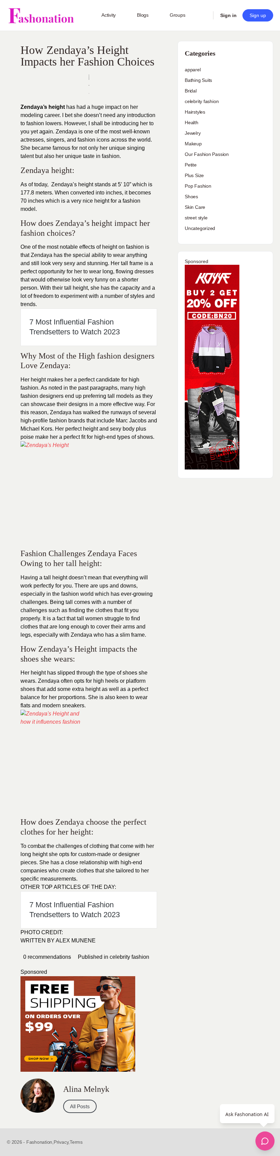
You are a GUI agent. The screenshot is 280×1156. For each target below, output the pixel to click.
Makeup (193, 143)
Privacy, (62, 1142)
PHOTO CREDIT (40, 932)
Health (191, 122)
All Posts (80, 1106)
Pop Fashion (198, 186)
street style (196, 217)
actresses (32, 140)
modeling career (39, 115)
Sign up (258, 15)
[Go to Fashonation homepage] (41, 15)
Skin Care (195, 207)
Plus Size (194, 175)
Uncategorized (200, 228)
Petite (191, 165)
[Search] (203, 15)
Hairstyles (195, 112)
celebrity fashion (129, 957)
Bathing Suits (198, 80)
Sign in (228, 15)
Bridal (191, 90)
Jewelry (193, 133)
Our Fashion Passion (207, 154)
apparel (193, 69)
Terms (76, 1142)
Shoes (191, 196)
